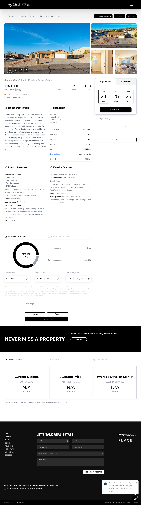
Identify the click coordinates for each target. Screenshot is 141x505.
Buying (7, 440)
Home (7, 434)
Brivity (12, 502)
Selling (8, 443)
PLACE (56, 485)
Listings (8, 437)
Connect (8, 455)
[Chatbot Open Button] (135, 499)
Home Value (9, 449)
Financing (9, 446)
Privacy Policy (108, 502)
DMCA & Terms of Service (122, 502)
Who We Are (9, 452)
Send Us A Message (93, 472)
